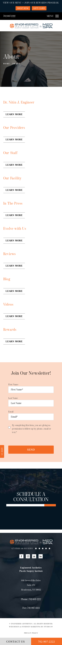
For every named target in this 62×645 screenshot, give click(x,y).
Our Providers (14, 128)
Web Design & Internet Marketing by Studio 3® (31, 627)
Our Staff (10, 153)
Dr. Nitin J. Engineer (18, 102)
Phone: (31, 599)
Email (11, 411)
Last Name (13, 398)
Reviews (9, 254)
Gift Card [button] (39, 8)
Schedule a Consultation (31, 497)
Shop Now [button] (23, 8)
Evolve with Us (14, 228)
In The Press (12, 203)
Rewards (9, 329)
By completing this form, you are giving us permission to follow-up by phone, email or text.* (31, 429)
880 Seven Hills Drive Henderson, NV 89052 (31, 585)
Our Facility (12, 178)
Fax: (31, 608)
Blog (6, 279)
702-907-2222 (9, 16)
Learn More (14, 114)
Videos (8, 304)
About (16, 64)
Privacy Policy (31, 633)
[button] (21, 556)
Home (6, 64)
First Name (13, 384)
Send (31, 449)
